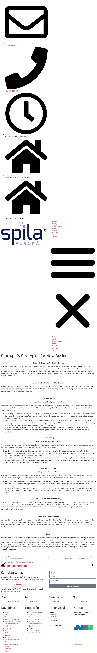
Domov (54, 221)
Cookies (8, 628)
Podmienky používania (13, 621)
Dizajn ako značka (14, 566)
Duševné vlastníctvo (12, 619)
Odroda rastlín (34, 619)
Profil (54, 228)
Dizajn (31, 615)
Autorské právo (34, 621)
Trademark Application (18, 420)
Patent (31, 617)
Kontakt (55, 233)
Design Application (17, 458)
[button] (72, 287)
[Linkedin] (80, 627)
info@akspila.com (13, 601)
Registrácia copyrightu (13, 488)
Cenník (54, 231)
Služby (54, 224)
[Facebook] (76, 627)
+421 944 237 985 (36, 601)
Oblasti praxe (57, 226)
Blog (6, 630)
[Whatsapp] (90, 627)
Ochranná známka (35, 612)
